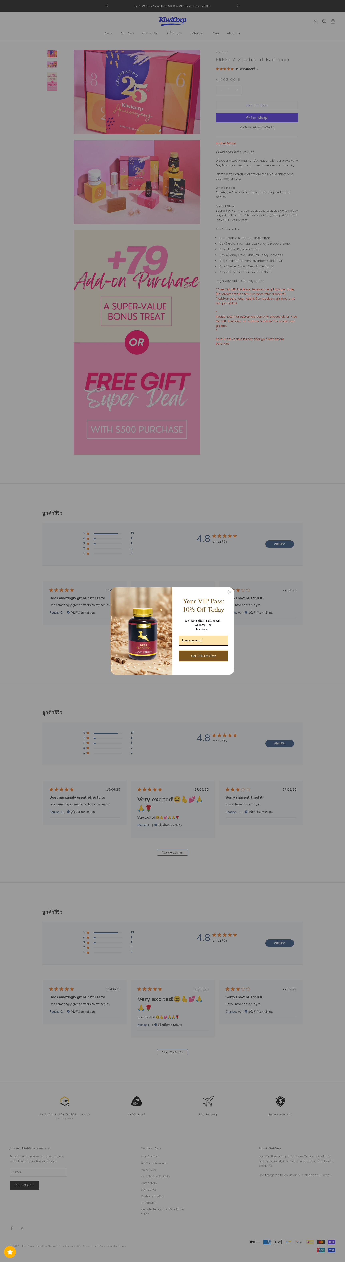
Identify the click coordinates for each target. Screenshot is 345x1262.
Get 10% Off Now (203, 656)
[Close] (229, 592)
